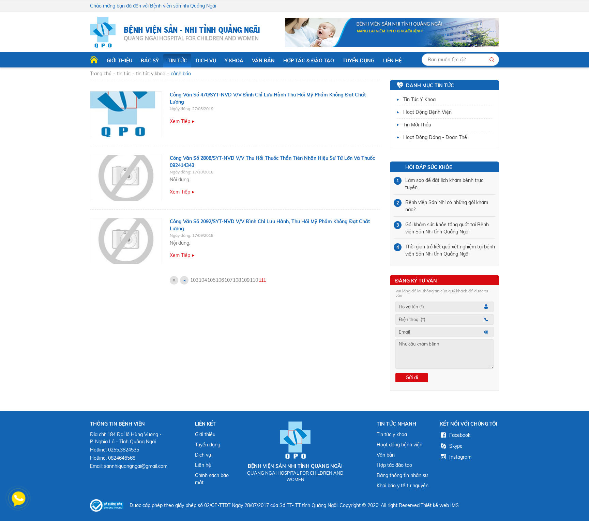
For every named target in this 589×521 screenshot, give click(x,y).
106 (220, 280)
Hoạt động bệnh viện (427, 112)
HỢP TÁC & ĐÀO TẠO (308, 61)
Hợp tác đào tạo (394, 465)
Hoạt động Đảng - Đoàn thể (435, 137)
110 (254, 280)
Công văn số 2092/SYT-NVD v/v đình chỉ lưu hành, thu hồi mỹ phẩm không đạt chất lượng (270, 225)
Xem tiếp (180, 121)
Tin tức (177, 61)
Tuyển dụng (358, 61)
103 (194, 280)
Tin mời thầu (417, 125)
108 (237, 280)
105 (211, 280)
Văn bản (263, 61)
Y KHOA (234, 61)
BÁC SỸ (150, 61)
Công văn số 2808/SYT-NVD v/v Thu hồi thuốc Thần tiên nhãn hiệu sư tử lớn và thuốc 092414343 (272, 161)
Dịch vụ (206, 61)
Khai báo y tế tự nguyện (402, 485)
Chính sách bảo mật (212, 479)
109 (245, 280)
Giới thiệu (119, 61)
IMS (454, 505)
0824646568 (121, 458)
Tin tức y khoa (419, 99)
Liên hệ (392, 61)
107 (228, 280)
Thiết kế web (435, 505)
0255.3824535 (123, 450)
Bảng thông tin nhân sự (402, 475)
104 (203, 280)
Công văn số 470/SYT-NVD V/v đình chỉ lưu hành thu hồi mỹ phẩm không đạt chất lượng (268, 98)
